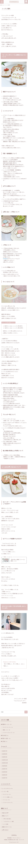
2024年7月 (4, 778)
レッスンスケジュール (7, 788)
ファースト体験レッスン (8, 797)
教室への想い (6, 738)
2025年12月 (5, 760)
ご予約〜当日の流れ (7, 818)
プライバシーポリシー (16, 837)
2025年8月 (4, 766)
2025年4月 (4, 775)
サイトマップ (21, 839)
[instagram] (12, 835)
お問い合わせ (5, 830)
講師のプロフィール (6, 827)
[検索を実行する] (25, 712)
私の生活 (5, 735)
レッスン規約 (5, 824)
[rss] (16, 835)
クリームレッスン (6, 799)
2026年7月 (4, 751)
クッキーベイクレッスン (8, 732)
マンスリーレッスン (8, 727)
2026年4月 (4, 757)
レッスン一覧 (5, 791)
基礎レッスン (6, 729)
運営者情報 (9, 837)
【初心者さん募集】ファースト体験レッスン (18, 560)
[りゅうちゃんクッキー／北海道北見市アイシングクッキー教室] (14, 2)
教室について (5, 815)
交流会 (4, 741)
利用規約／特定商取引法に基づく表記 (11, 839)
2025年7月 (4, 768)
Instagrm (5, 258)
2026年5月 (4, 754)
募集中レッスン (6, 724)
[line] (14, 835)
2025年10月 (5, 763)
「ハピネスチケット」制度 (8, 821)
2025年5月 (4, 772)
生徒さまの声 (5, 812)
